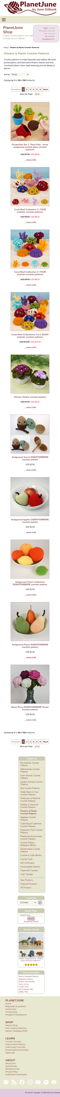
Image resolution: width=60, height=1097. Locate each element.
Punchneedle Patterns (30, 867)
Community (10, 1009)
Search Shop (31, 911)
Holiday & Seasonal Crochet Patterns (29, 805)
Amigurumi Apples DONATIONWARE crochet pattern (30, 520)
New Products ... (27, 880)
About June (10, 1063)
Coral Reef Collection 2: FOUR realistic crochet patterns (30, 273)
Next (45, 89)
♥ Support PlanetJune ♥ (16, 1014)
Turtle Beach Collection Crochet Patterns (30, 824)
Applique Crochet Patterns (28, 818)
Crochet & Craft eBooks (31, 855)
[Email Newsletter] (6, 1082)
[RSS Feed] (14, 1082)
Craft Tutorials (26, 874)
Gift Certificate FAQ (26, 989)
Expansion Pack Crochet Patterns (31, 831)
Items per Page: (27, 94)
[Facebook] (22, 1082)
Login (45, 28)
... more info (30, 159)
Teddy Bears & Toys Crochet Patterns (29, 793)
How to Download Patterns (28, 976)
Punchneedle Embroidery (17, 1049)
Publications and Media (16, 1074)
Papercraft (10, 1052)
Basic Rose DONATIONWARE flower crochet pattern (30, 708)
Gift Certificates (27, 863)
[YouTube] (38, 1082)
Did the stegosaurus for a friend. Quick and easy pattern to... (31, 959)
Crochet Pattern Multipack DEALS (28, 843)
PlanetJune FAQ (12, 1068)
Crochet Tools (26, 859)
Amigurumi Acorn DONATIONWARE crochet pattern (30, 458)
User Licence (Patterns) (15, 1028)
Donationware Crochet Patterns (30, 850)
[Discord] (54, 1082)
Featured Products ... (29, 884)
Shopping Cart (48, 39)
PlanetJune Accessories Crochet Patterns (31, 837)
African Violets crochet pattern (30, 397)
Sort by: (7, 74)
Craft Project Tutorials (15, 1047)
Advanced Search (31, 921)
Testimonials (11, 1066)
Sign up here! (49, 36)
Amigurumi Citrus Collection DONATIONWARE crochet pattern (30, 583)
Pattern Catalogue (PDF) (16, 1030)
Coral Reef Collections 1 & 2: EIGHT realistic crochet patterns (30, 335)
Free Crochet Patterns (15, 1044)
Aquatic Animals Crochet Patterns (31, 783)
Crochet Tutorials (13, 1041)
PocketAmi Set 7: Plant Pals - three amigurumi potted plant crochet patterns (30, 147)
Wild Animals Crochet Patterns (30, 770)
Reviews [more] (31, 929)
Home (8, 1003)
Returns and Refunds (27, 981)
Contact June (24, 987)
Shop (6, 47)
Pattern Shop (11, 1025)
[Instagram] (30, 1082)
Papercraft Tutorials (29, 870)
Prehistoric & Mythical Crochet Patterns (30, 799)
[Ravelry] (46, 1082)
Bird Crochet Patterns (30, 788)
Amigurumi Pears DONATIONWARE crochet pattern (30, 645)
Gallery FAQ (23, 992)
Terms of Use (24, 984)
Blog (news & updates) (15, 1006)
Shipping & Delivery (26, 979)
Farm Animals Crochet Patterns (30, 776)
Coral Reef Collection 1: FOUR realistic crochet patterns (30, 210)
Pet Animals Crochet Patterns (29, 764)
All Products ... (27, 887)
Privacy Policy (11, 1071)
